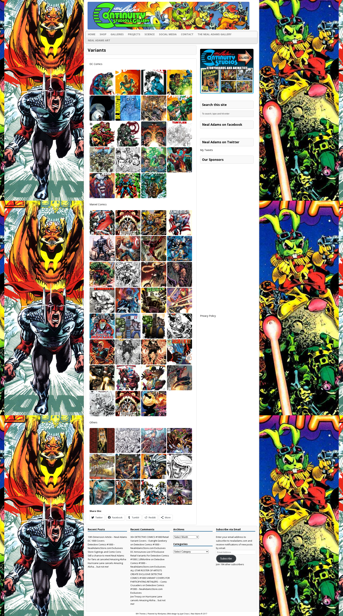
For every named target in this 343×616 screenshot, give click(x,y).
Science (150, 34)
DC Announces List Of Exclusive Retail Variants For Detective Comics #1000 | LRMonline (149, 555)
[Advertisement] (227, 187)
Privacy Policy (208, 315)
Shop (103, 34)
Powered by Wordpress (157, 613)
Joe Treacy (136, 596)
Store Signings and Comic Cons (104, 551)
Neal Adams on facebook (222, 124)
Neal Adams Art (99, 40)
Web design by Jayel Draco (178, 613)
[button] (102, 82)
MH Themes (141, 613)
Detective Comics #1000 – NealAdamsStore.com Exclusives (147, 589)
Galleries (117, 34)
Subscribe (226, 558)
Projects (134, 34)
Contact (187, 34)
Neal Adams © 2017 (199, 613)
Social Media (168, 34)
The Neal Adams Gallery (214, 34)
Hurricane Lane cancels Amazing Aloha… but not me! (147, 600)
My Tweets (206, 150)
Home (91, 34)
